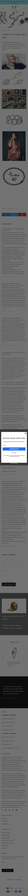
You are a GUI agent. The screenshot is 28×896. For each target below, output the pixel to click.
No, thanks (14, 452)
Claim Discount (14, 449)
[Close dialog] (25, 433)
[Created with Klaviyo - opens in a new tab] (14, 463)
